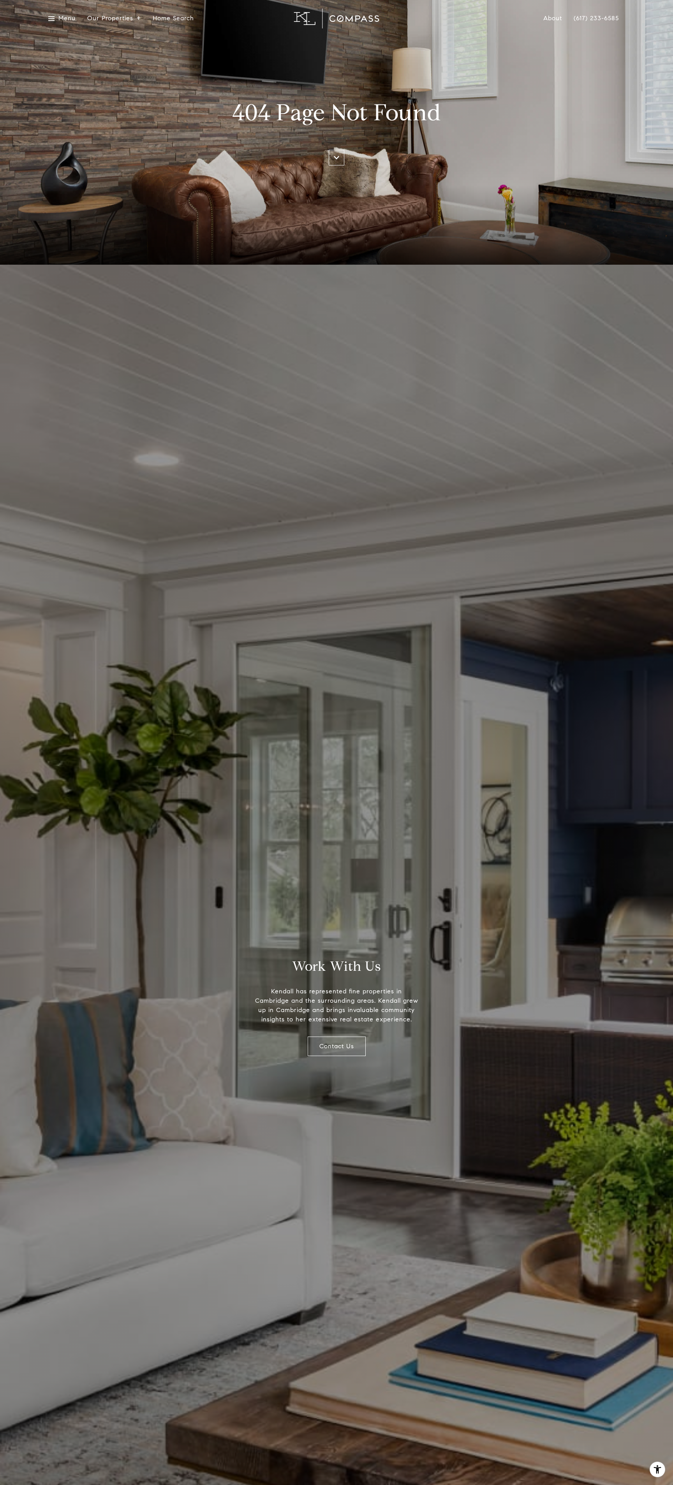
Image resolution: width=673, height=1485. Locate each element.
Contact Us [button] (336, 1046)
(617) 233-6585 (596, 18)
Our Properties (110, 18)
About (552, 18)
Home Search (173, 18)
